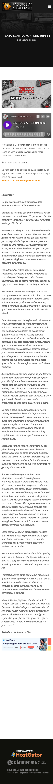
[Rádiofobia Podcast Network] (17, 6)
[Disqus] (26, 685)
